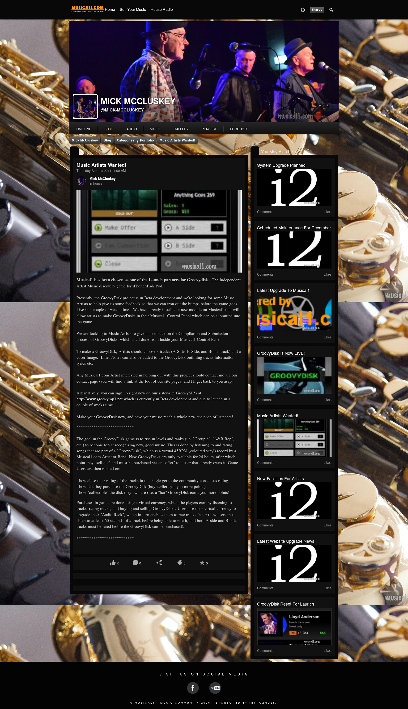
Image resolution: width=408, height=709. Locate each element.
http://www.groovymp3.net (99, 398)
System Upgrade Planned (281, 165)
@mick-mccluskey (122, 110)
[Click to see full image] (204, 71)
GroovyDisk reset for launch (285, 604)
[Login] (302, 9)
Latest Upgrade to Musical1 (283, 290)
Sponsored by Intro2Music (247, 702)
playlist (209, 129)
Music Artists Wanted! (177, 140)
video (155, 129)
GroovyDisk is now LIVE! (281, 353)
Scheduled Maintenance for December (294, 227)
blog (108, 129)
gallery (181, 129)
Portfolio (147, 140)
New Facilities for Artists (280, 478)
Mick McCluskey (85, 140)
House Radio (162, 9)
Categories (125, 140)
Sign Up (317, 9)
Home (110, 9)
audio (132, 129)
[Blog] (74, 151)
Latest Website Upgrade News (285, 541)
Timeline (83, 129)
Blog (107, 140)
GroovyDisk (111, 297)
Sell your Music (133, 9)
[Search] (331, 9)
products (239, 129)
